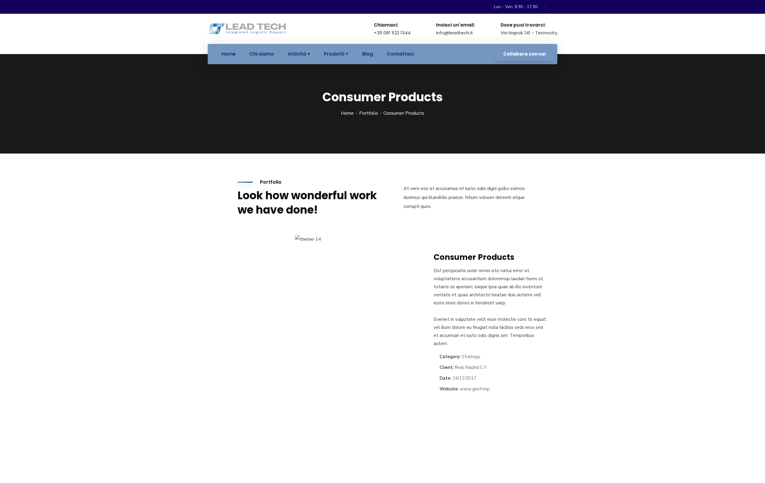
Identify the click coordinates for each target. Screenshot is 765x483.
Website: (449, 389)
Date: (445, 378)
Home (347, 113)
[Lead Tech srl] (247, 29)
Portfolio (368, 113)
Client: (446, 367)
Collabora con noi (524, 54)
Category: (450, 357)
